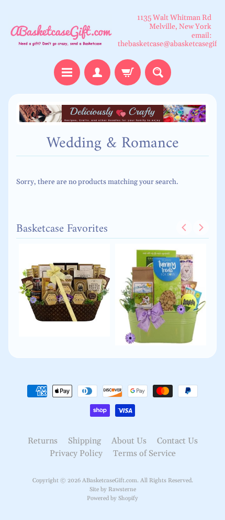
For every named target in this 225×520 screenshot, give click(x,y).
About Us (129, 441)
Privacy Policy (76, 453)
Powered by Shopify (112, 498)
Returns (43, 441)
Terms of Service (144, 453)
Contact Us (177, 441)
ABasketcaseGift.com (109, 480)
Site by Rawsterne (112, 489)
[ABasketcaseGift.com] (60, 31)
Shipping (84, 441)
